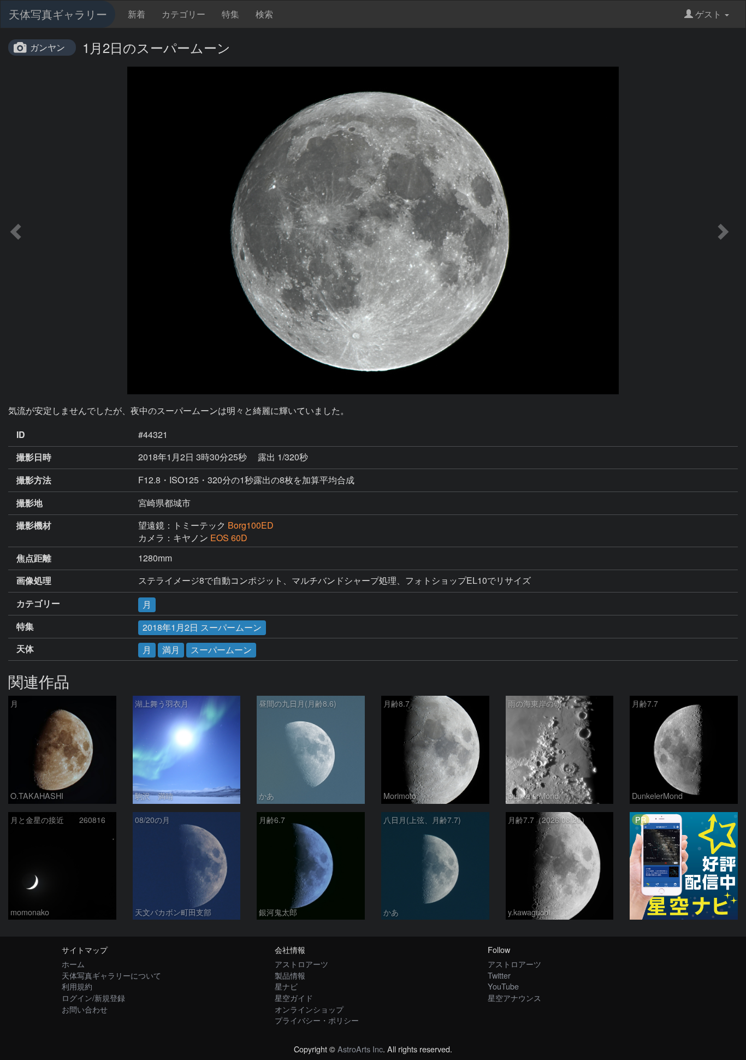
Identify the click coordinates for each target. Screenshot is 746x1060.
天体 (25, 649)
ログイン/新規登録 (93, 997)
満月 (171, 649)
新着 (136, 14)
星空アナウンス (514, 997)
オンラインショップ (309, 1009)
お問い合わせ (85, 1009)
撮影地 (29, 503)
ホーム (73, 963)
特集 (230, 14)
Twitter (499, 975)
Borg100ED (251, 525)
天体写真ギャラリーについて (111, 975)
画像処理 (33, 581)
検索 (264, 14)
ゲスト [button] (708, 14)
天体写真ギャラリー (58, 14)
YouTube (503, 986)
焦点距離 (33, 558)
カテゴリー (183, 14)
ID (20, 435)
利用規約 (77, 986)
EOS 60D (228, 537)
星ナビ (286, 986)
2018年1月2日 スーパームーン (202, 627)
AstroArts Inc (360, 1049)
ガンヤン (47, 47)
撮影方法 (33, 480)
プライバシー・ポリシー (317, 1020)
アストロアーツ (301, 963)
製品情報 (290, 975)
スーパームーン (221, 649)
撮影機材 (33, 525)
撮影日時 (33, 457)
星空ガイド (294, 997)
